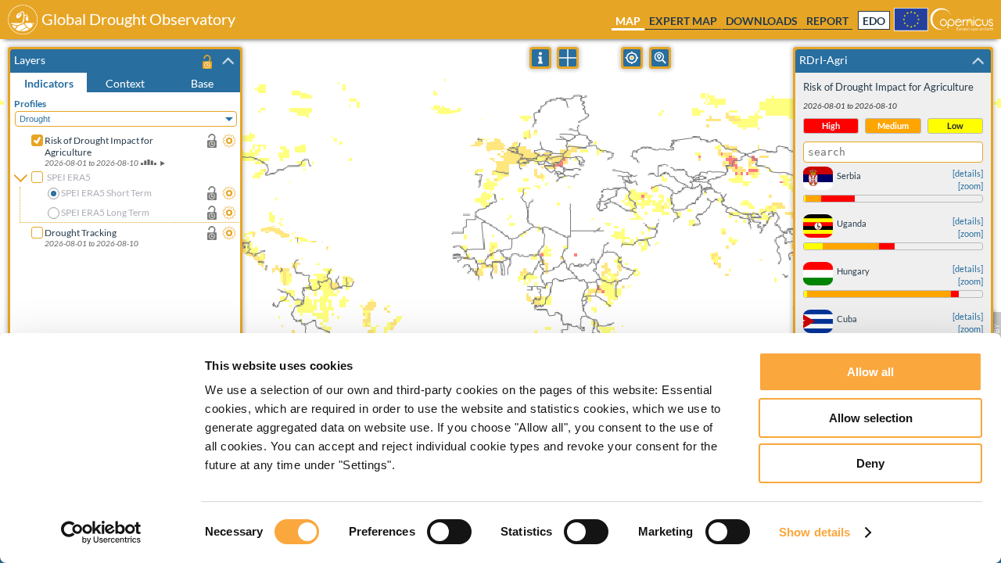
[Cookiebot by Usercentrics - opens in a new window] (101, 532)
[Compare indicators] (567, 57)
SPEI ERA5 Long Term (105, 212)
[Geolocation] (631, 57)
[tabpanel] (127, 285)
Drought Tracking (81, 232)
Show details (814, 532)
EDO (874, 21)
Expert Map (683, 20)
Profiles (30, 103)
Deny (870, 463)
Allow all (870, 371)
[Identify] (540, 57)
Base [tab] (202, 83)
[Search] (660, 57)
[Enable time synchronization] (212, 141)
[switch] (449, 531)
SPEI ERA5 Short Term (106, 193)
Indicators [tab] (49, 83)
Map (627, 20)
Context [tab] (125, 83)
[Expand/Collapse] (228, 61)
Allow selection (871, 418)
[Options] (229, 141)
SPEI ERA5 (69, 177)
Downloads (762, 20)
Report (827, 20)
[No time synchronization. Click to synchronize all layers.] (207, 61)
